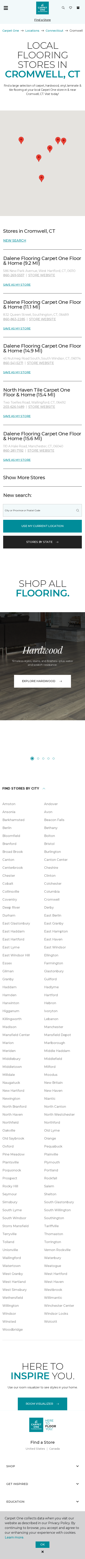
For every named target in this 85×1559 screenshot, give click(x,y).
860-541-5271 (13, 363)
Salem (49, 1186)
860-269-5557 (13, 275)
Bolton (49, 836)
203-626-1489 (13, 407)
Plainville (51, 1154)
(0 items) (78, 7)
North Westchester (59, 1114)
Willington (10, 1306)
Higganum (10, 1011)
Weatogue (52, 1266)
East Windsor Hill (16, 955)
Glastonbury (54, 971)
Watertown (11, 1266)
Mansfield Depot (57, 1035)
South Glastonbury (59, 1202)
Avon (48, 812)
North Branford (14, 1106)
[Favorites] (70, 8)
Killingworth (12, 1019)
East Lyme (11, 947)
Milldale (8, 1075)
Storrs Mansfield (15, 1226)
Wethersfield (12, 1298)
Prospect (9, 1178)
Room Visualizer (39, 1404)
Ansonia (8, 812)
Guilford (50, 979)
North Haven (12, 1114)
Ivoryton (51, 1011)
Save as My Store (17, 284)
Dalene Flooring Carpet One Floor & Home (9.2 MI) (42, 260)
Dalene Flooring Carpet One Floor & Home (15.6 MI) (42, 436)
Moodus (51, 1075)
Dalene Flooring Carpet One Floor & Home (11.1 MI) (42, 304)
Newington (11, 1099)
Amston (8, 804)
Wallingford (11, 1258)
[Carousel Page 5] (54, 758)
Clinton (50, 876)
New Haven (53, 1091)
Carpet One (10, 30)
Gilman (8, 971)
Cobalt (7, 884)
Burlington (52, 852)
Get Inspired (17, 1484)
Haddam (9, 987)
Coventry (9, 899)
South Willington (57, 1210)
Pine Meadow (13, 1154)
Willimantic (53, 1298)
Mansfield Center (16, 1035)
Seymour (9, 1194)
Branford (9, 844)
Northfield (10, 1122)
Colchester (52, 884)
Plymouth (52, 1162)
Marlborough (54, 1043)
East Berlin (52, 915)
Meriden (9, 1051)
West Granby (12, 1274)
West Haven (54, 1282)
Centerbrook (12, 868)
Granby (8, 979)
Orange (50, 1138)
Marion (8, 1043)
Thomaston (53, 1234)
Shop (10, 1466)
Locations (32, 30)
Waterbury (52, 1258)
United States (35, 1449)
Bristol (49, 844)
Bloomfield (11, 836)
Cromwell (52, 899)
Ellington (51, 955)
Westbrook (53, 1290)
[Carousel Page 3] (43, 758)
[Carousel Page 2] (38, 758)
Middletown (12, 1067)
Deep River (11, 907)
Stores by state (39, 542)
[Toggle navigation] (5, 8)
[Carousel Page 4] (48, 758)
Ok (42, 1544)
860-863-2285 (14, 319)
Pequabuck (53, 1146)
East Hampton (56, 931)
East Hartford (13, 939)
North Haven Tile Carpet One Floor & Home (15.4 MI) (36, 392)
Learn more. (14, 1537)
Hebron (50, 1003)
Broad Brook (12, 852)
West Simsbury (14, 1290)
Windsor (9, 1314)
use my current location (42, 526)
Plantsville (10, 1162)
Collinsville (10, 891)
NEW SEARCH (14, 240)
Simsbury (9, 1202)
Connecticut (54, 30)
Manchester (53, 1027)
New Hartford (13, 1091)
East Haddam (13, 931)
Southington (54, 1218)
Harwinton (10, 1003)
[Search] (78, 510)
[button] (63, 8)
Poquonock (11, 1170)
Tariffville (51, 1226)
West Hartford (55, 1274)
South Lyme (12, 1210)
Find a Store (42, 20)
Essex (7, 963)
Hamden (9, 995)
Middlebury (11, 1059)
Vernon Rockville (57, 1250)
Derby (49, 907)
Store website (41, 275)
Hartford (51, 995)
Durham (8, 915)
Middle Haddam (57, 1051)
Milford (50, 1067)
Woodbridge (12, 1329)
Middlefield (53, 1059)
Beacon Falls (54, 820)
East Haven (53, 939)
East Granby (53, 923)
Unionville (10, 1250)
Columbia (52, 891)
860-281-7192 (13, 451)
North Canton (55, 1106)
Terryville (9, 1234)
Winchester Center (59, 1306)
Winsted (9, 1321)
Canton (8, 860)
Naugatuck (11, 1083)
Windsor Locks (56, 1314)
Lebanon (51, 1019)
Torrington (52, 1242)
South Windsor (14, 1218)
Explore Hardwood (38, 681)
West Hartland (14, 1282)
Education (15, 1501)
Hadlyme (51, 987)
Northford (52, 1122)
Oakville (8, 1130)
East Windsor (55, 947)
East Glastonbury (16, 923)
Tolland (8, 1242)
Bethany (51, 828)
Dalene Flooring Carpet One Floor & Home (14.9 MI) (42, 348)
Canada (54, 1449)
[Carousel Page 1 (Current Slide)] (32, 758)
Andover (51, 804)
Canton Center (56, 860)
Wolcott (50, 1321)
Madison (9, 1027)
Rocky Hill (10, 1186)
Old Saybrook (13, 1138)
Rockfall (50, 1178)
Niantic (49, 1099)
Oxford (8, 1146)
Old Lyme (52, 1130)
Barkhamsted (13, 820)
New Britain (53, 1083)
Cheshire (51, 868)
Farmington (53, 963)
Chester (8, 876)
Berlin (6, 828)
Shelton (50, 1194)
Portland (51, 1170)
